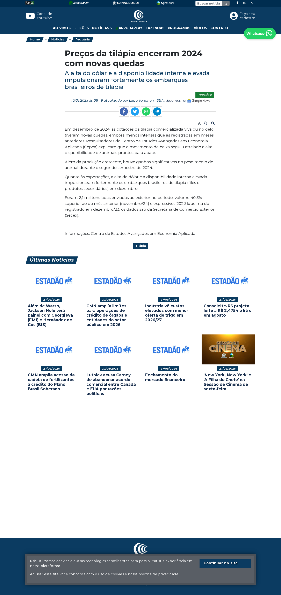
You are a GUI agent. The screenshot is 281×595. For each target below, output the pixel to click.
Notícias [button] (100, 28)
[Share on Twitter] (135, 111)
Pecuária (82, 39)
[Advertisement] (140, 460)
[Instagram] (244, 3)
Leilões (81, 28)
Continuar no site (221, 563)
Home (35, 39)
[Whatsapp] (252, 3)
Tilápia (140, 246)
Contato (219, 28)
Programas (179, 28)
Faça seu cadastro (247, 16)
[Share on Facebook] (124, 111)
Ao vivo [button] (60, 28)
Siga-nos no (176, 100)
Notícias (57, 39)
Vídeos (200, 28)
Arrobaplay (130, 28)
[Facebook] (237, 3)
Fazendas (155, 28)
